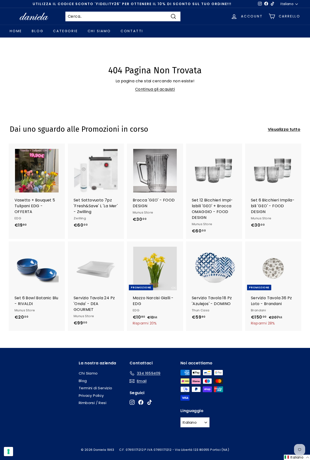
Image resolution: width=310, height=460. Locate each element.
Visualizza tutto (284, 129)
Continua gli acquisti (155, 89)
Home (16, 31)
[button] (297, 457)
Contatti (132, 31)
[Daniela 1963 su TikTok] (149, 402)
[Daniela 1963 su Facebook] (140, 402)
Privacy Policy (91, 395)
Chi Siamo (99, 31)
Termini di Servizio (95, 388)
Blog (37, 31)
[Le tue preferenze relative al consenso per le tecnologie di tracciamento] (8, 451)
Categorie (65, 31)
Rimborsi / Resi (92, 402)
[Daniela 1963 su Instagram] (132, 402)
